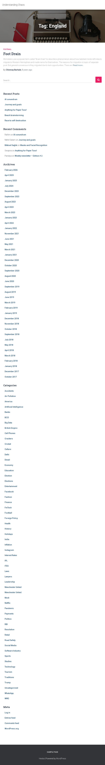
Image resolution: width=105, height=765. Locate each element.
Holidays (9, 534)
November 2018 (12, 324)
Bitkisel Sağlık (11, 145)
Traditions (9, 677)
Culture (8, 449)
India (7, 539)
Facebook (9, 492)
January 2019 (11, 313)
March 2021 (10, 249)
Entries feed (10, 718)
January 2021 (11, 255)
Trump (8, 682)
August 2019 (10, 292)
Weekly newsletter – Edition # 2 (28, 156)
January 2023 (11, 218)
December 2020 (12, 260)
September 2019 (12, 287)
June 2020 (9, 281)
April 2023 (9, 207)
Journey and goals (13, 104)
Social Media (10, 645)
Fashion (8, 497)
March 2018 (10, 356)
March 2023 (10, 212)
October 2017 (11, 377)
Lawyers (8, 577)
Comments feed (12, 723)
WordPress (61, 758)
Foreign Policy (11, 518)
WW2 (7, 698)
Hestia (41, 758)
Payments (9, 614)
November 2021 (12, 234)
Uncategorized (11, 688)
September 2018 (12, 334)
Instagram (9, 550)
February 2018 (11, 361)
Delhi (7, 454)
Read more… (78, 65)
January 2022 (11, 228)
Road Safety (10, 640)
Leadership (10, 582)
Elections (9, 481)
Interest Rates (11, 555)
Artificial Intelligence (14, 407)
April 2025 (9, 175)
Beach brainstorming (14, 115)
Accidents (9, 391)
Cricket (8, 444)
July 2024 (9, 186)
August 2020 (10, 276)
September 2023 (12, 196)
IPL (6, 561)
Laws (7, 571)
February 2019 (11, 308)
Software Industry (13, 651)
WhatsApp (9, 693)
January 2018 (11, 366)
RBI (6, 624)
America (8, 401)
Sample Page (52, 752)
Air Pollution (10, 396)
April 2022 (9, 223)
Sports (8, 656)
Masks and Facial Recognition (33, 145)
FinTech (8, 508)
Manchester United (13, 587)
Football (7, 49)
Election (8, 476)
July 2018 (9, 340)
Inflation (8, 545)
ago (27, 70)
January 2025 (11, 180)
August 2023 (10, 202)
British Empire (11, 428)
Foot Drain (12, 54)
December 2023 (12, 191)
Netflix (7, 603)
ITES (7, 566)
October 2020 (11, 265)
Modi (7, 598)
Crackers (9, 439)
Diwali (7, 460)
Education (9, 470)
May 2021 (9, 244)
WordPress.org (12, 728)
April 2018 (9, 350)
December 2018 (12, 318)
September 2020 (12, 271)
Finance (8, 502)
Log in (7, 713)
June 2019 (9, 297)
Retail (7, 635)
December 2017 (12, 371)
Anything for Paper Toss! (16, 110)
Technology (10, 667)
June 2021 (9, 239)
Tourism (8, 672)
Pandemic (9, 608)
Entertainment (11, 486)
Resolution (9, 629)
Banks (7, 412)
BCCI (7, 417)
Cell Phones (10, 433)
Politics (8, 619)
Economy (9, 465)
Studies (8, 661)
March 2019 (10, 302)
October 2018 (11, 329)
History (8, 529)
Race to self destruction (15, 120)
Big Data (8, 423)
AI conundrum (11, 99)
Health (7, 523)
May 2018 (9, 345)
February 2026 (11, 170)
